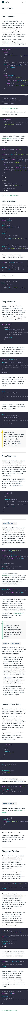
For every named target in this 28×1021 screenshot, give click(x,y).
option (6, 42)
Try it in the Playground (11, 108)
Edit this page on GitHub (11, 1010)
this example (17, 613)
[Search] (22, 2)
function (6, 138)
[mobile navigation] (25, 2)
